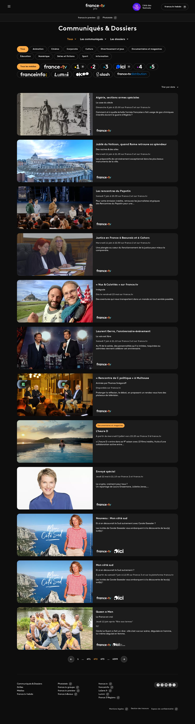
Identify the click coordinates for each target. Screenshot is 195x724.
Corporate (72, 49)
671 (89, 659)
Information (102, 56)
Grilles (20, 687)
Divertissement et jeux (112, 49)
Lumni (102, 694)
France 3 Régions (107, 698)
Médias (20, 691)
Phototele (107, 18)
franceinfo (104, 687)
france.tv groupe (66, 687)
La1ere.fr (103, 691)
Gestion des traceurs (140, 709)
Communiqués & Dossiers (29, 684)
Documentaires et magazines (147, 49)
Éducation (25, 56)
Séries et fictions (66, 56)
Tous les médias (28, 67)
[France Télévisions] (95, 7)
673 (103, 659)
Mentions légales (116, 709)
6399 (115, 659)
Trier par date (168, 87)
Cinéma (55, 49)
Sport (85, 56)
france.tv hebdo (172, 7)
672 (96, 659)
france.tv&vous (65, 694)
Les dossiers (117, 39)
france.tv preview (87, 18)
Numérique (43, 56)
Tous (70, 39)
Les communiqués (91, 39)
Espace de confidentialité (162, 709)
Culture (89, 49)
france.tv (103, 684)
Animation (38, 49)
